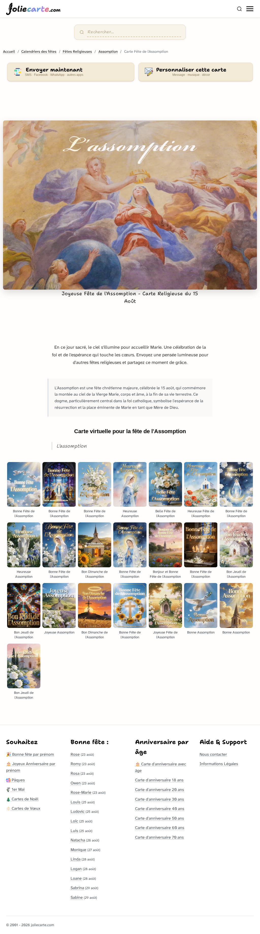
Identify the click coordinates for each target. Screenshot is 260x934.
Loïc (74, 821)
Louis (75, 802)
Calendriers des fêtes (38, 51)
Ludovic (78, 811)
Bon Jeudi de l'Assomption (236, 574)
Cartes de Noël (24, 799)
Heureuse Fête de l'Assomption (201, 513)
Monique (78, 849)
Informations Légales (219, 763)
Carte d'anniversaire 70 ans (159, 837)
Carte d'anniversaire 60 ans (159, 827)
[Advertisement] (130, 104)
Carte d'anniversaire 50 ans (159, 818)
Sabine (77, 897)
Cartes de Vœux (25, 808)
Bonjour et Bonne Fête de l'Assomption (165, 574)
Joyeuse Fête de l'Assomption (165, 634)
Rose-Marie (81, 792)
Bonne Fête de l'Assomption (24, 513)
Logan (76, 868)
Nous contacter (213, 754)
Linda (75, 859)
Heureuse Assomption (130, 513)
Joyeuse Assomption (59, 632)
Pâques (18, 780)
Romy (76, 763)
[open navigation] (250, 9)
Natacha (78, 840)
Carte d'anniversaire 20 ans (159, 789)
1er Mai (18, 789)
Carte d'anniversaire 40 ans (159, 808)
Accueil (9, 51)
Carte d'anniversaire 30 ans (159, 799)
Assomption (108, 51)
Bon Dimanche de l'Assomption (95, 574)
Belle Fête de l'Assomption (165, 513)
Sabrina (77, 887)
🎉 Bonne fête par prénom (30, 754)
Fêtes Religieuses (77, 51)
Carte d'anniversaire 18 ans (159, 780)
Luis (74, 830)
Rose (75, 754)
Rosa (75, 773)
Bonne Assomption (201, 632)
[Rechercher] (239, 9)
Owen (76, 783)
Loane (76, 878)
